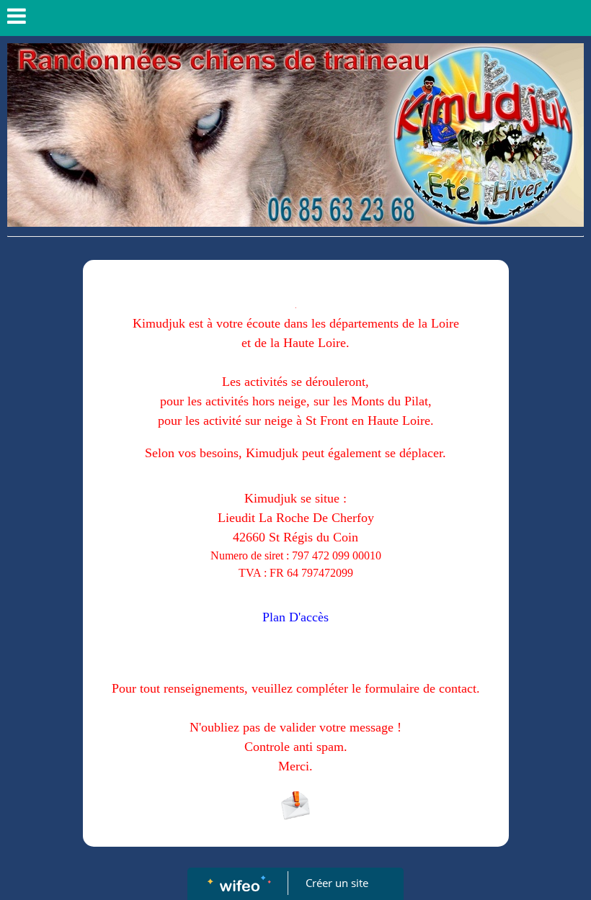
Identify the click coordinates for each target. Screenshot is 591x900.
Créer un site (337, 883)
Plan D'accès (295, 617)
